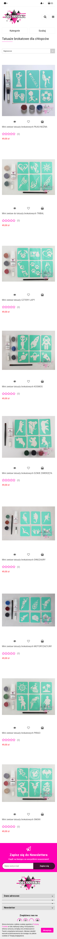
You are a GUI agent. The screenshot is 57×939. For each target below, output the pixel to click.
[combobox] (28, 51)
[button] (50, 3)
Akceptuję (47, 930)
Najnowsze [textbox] (7, 51)
